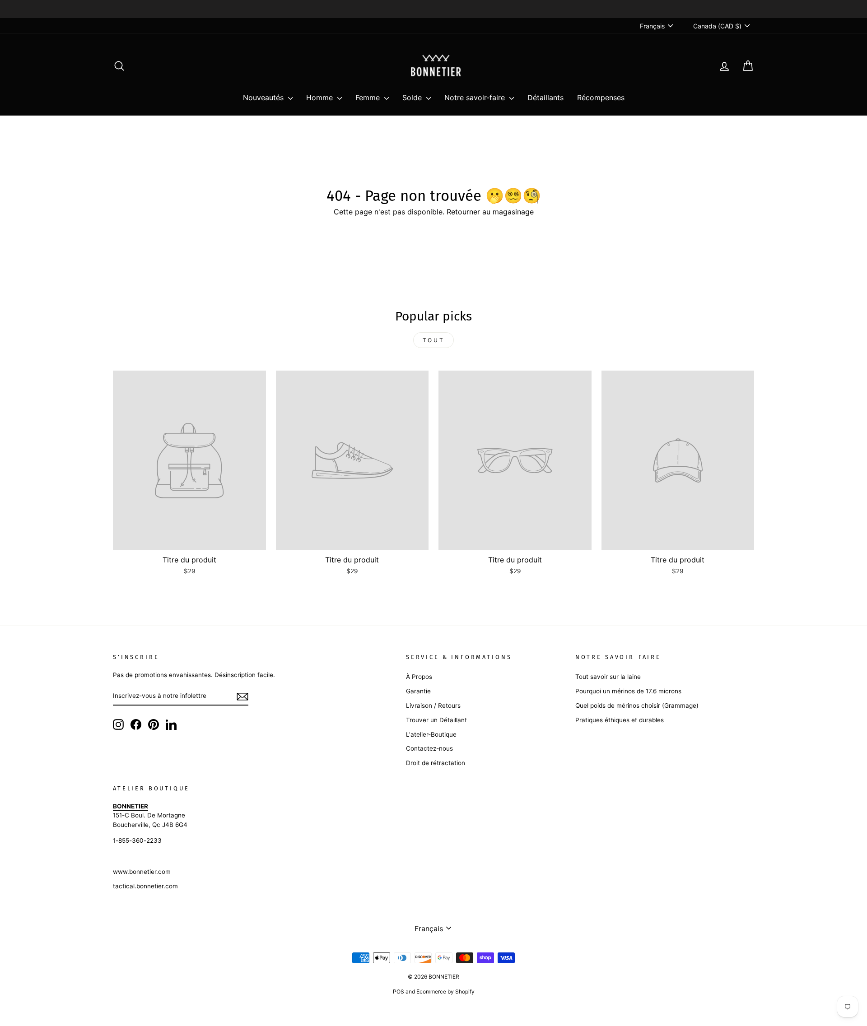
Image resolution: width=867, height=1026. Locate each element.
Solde (413, 97)
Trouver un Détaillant (436, 720)
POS (398, 991)
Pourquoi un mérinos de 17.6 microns (628, 691)
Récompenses (601, 97)
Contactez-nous (429, 748)
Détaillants (545, 97)
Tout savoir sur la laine (608, 676)
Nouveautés (264, 97)
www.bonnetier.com (142, 871)
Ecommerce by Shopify (445, 991)
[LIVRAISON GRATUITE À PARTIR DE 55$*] (433, 9)
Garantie (418, 691)
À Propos (419, 676)
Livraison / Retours (433, 705)
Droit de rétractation (435, 762)
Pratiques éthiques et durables (619, 720)
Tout (433, 340)
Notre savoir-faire (475, 97)
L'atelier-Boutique (431, 734)
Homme (320, 97)
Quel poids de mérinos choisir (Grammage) (637, 705)
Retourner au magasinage (490, 211)
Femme (368, 97)
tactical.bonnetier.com (145, 886)
